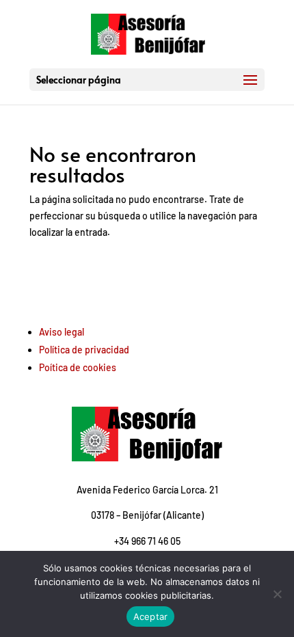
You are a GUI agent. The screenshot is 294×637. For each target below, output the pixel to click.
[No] (277, 594)
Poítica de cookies (77, 367)
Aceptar (150, 616)
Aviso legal (61, 332)
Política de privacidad (84, 349)
